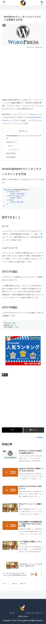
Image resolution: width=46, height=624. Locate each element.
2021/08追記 (11, 157)
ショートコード (13, 149)
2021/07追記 (11, 153)
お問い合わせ (23, 616)
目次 (20, 131)
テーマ (10, 146)
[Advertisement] (23, 72)
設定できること (11, 142)
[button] (33, 430)
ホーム (12, 613)
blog (5, 374)
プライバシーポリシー (34, 613)
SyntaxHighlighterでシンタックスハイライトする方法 (23, 137)
